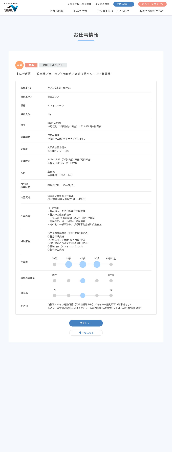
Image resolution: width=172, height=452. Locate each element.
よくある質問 (102, 4)
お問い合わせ (124, 4)
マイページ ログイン (152, 4)
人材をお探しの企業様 (79, 4)
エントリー (86, 323)
